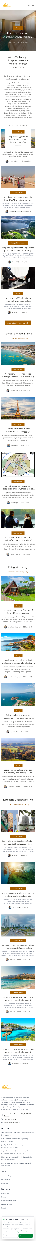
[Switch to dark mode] (29, 5)
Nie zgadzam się (11, 1236)
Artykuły (5, 1128)
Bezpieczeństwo (18, 192)
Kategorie (5, 1189)
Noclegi (18, 28)
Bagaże (3, 1208)
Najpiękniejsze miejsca (18, 243)
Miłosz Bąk (4, 1183)
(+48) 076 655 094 (10, 1119)
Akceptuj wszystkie (25, 1236)
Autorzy (4, 1171)
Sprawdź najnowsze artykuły (18, 323)
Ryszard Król (5, 1179)
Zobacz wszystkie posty (18, 338)
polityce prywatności (22, 1232)
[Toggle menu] (33, 5)
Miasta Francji (18, 132)
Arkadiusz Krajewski (8, 1176)
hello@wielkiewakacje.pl (12, 1122)
